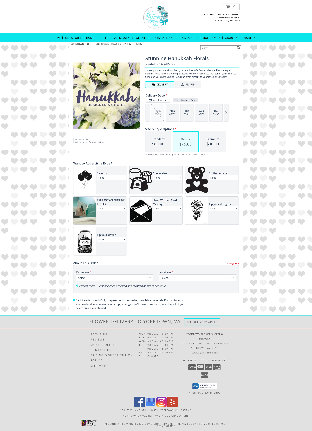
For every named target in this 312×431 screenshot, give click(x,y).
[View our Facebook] (139, 406)
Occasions (186, 38)
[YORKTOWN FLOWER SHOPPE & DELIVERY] (156, 18)
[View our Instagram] (161, 406)
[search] (238, 47)
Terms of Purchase (212, 423)
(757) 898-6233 (232, 20)
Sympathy (162, 38)
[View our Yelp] (172, 406)
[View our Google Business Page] (150, 406)
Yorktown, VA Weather (138, 415)
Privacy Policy (186, 423)
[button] (231, 7)
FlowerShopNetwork (158, 423)
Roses (104, 38)
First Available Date (185, 100)
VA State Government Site (171, 415)
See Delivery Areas (202, 322)
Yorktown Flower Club (132, 38)
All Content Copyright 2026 (124, 423)
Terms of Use (166, 426)
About (230, 38)
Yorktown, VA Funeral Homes (139, 410)
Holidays (210, 38)
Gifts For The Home (79, 38)
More (248, 38)
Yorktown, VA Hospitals (176, 410)
